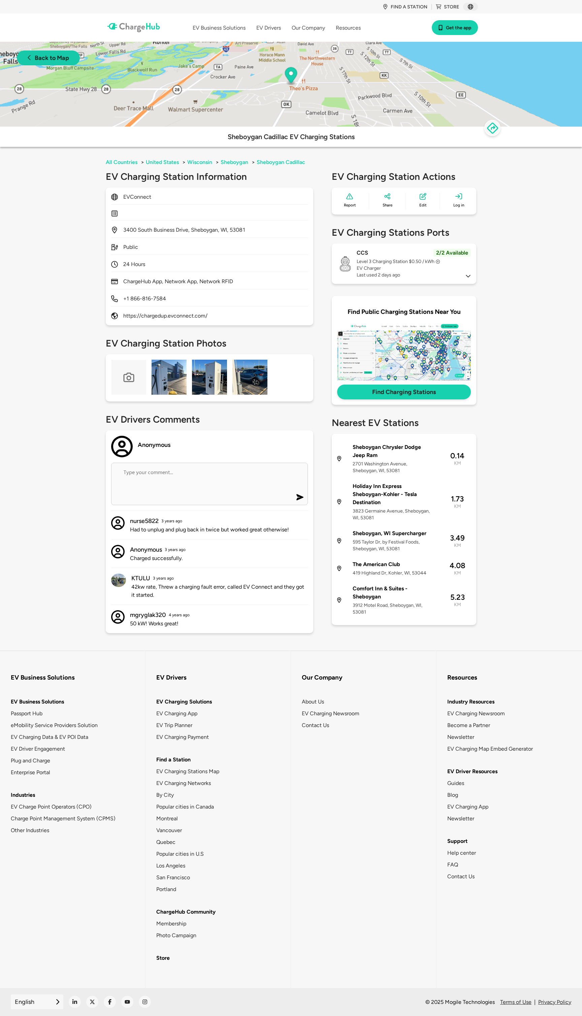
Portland (166, 889)
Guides (455, 783)
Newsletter (460, 737)
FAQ (452, 864)
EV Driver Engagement (38, 749)
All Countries (121, 162)
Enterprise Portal (30, 772)
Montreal (167, 818)
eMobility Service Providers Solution (54, 725)
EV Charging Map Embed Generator (490, 749)
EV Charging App (176, 713)
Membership (171, 923)
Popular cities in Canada (185, 807)
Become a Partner (468, 725)
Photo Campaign (176, 935)
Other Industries (30, 830)
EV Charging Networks (183, 783)
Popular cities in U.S (180, 854)
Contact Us (315, 725)
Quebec (165, 842)
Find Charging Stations (404, 392)
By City (165, 795)
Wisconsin (199, 162)
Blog (452, 795)
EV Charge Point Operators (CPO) (51, 807)
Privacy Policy (554, 1002)
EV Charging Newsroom (330, 713)
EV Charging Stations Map (187, 771)
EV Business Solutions (37, 701)
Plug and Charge (30, 760)
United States (162, 162)
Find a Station (173, 759)
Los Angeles (170, 865)
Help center (461, 853)
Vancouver (169, 830)
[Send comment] (299, 497)
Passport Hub (26, 713)
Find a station (409, 7)
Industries (23, 795)
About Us (313, 701)
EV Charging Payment (182, 737)
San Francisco (173, 877)
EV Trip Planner (174, 725)
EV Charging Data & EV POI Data (49, 737)
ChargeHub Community (186, 912)
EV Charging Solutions (184, 701)
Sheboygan (234, 162)
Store (451, 7)
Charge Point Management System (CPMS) (63, 818)
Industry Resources (470, 701)
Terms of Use (515, 1002)
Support (457, 841)
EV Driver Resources (472, 771)
